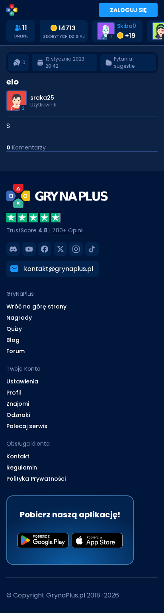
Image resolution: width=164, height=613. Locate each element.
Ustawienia (22, 381)
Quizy (14, 329)
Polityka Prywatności (36, 479)
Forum (15, 351)
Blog (13, 340)
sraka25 (42, 98)
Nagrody (19, 318)
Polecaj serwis (26, 426)
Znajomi (17, 404)
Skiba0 (126, 26)
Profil (13, 393)
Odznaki (18, 415)
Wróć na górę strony (36, 306)
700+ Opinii (68, 230)
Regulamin (21, 468)
